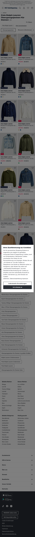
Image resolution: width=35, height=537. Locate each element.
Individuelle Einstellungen (17, 283)
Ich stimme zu (17, 287)
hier (16, 274)
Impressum (25, 278)
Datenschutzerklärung (16, 278)
